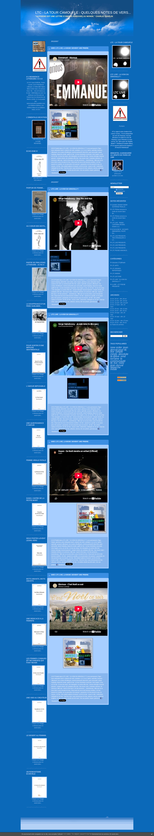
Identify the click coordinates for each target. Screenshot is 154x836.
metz (121, 362)
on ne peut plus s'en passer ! (71, 164)
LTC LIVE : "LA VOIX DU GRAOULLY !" (119, 280)
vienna (95, 168)
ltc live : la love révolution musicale (81, 154)
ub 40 (81, 166)
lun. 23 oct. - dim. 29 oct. (119, 322)
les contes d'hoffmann (64, 152)
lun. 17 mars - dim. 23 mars (117, 305)
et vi (85, 150)
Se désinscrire (120, 191)
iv (81, 150)
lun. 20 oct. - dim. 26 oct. (119, 298)
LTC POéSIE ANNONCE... (120, 250)
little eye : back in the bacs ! (65, 160)
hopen (92, 170)
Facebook (61, 564)
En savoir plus (114, 834)
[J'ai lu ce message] (152, 834)
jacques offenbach (92, 284)
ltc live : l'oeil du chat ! (65, 168)
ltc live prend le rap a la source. (78, 297)
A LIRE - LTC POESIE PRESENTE (118, 285)
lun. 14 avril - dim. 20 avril (120, 302)
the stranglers (73, 156)
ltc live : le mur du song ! (61, 156)
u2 (52, 156)
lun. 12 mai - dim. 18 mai (119, 300)
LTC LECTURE (116, 276)
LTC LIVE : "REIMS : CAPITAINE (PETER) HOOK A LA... (118, 224)
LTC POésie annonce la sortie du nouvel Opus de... (119, 211)
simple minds (116, 352)
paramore (84, 164)
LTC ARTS (115, 265)
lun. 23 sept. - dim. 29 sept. (117, 313)
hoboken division (95, 158)
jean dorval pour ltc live (119, 349)
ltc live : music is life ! (89, 166)
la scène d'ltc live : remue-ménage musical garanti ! (77, 289)
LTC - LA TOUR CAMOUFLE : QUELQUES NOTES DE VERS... (83, 12)
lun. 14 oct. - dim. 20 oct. (119, 310)
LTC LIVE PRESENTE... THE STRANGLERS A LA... (119, 238)
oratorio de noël (69, 150)
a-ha (101, 154)
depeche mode (115, 368)
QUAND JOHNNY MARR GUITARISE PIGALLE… (119, 206)
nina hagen (95, 154)
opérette (94, 150)
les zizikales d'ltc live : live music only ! (77, 158)
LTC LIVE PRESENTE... (119, 242)
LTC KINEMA (116, 273)
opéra (89, 150)
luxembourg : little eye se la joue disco (80, 294)
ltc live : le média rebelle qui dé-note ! (68, 170)
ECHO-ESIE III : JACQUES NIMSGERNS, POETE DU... (120, 231)
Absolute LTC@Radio (118, 262)
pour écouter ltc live (64, 162)
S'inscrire (120, 189)
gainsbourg (93, 301)
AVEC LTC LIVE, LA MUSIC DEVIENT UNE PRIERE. (70, 48)
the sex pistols (84, 170)
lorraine (114, 358)
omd (123, 356)
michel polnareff (77, 152)
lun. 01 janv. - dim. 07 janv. (120, 320)
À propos (122, 126)
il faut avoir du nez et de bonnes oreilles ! (83, 162)
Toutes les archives (118, 324)
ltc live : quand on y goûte (87, 295)
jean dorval (116, 365)
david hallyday (55, 282)
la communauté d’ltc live (69, 284)
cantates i (78, 150)
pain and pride (93, 152)
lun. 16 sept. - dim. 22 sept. (117, 317)
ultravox (90, 168)
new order (116, 347)
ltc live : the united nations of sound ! (67, 166)
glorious (96, 170)
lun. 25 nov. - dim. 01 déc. (120, 308)
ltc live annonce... (80, 160)
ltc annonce (87, 291)
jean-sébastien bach (57, 150)
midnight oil (54, 168)
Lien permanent (92, 148)
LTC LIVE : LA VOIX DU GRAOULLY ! (65, 189)
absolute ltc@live (119, 355)
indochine (100, 166)
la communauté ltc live (117, 360)
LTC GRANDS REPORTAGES (116, 269)
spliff (68, 154)
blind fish (85, 152)
